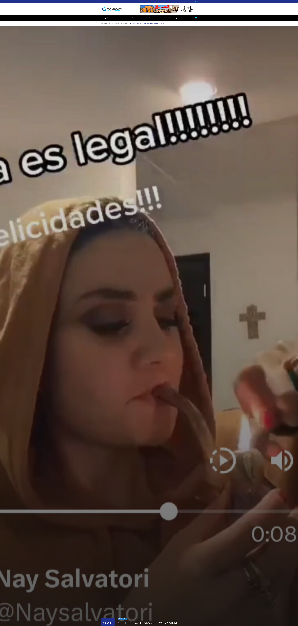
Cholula (115, 18)
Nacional (123, 18)
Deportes (178, 18)
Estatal (130, 18)
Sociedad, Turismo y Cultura (163, 18)
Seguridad (149, 18)
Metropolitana (106, 18)
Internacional (139, 18)
